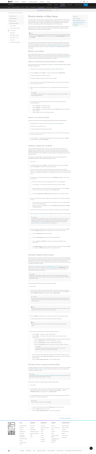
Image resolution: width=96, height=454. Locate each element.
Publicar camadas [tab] (13, 18)
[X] (11, 432)
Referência (56, 7)
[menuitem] (24, 426)
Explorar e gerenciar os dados (78, 20)
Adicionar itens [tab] (13, 16)
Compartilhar (33, 7)
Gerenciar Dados (41, 7)
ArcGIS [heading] (21, 422)
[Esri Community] (9, 434)
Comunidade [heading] (32, 422)
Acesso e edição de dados (15, 28)
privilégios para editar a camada (54, 45)
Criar (23, 7)
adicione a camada (54, 68)
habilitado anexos (38, 368)
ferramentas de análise (51, 267)
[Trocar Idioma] (84, 1)
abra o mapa (39, 68)
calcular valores (50, 344)
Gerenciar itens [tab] (13, 20)
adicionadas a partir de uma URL (37, 222)
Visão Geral (50, 4)
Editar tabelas (12, 32)
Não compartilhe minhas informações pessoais (73, 450)
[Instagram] (11, 434)
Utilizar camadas (13, 25)
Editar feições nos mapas (14, 35)
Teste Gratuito (69, 4)
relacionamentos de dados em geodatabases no (47, 266)
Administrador (49, 7)
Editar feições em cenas (14, 37)
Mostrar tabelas (12, 30)
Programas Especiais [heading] (65, 422)
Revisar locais (12, 39)
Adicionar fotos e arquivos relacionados (41, 375)
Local (9, 7)
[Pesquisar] (80, 1)
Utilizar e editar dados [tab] (14, 23)
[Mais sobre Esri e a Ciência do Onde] (11, 426)
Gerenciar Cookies (60, 450)
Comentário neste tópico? (65, 418)
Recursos (56, 4)
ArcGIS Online (11, 4)
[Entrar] (87, 1)
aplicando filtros (65, 56)
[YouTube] (14, 434)
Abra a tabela (33, 161)
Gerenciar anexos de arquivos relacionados (59, 375)
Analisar (27, 7)
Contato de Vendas (78, 4)
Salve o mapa (33, 213)
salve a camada (40, 213)
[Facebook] (9, 432)
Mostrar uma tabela (76, 18)
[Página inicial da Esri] (10, 2)
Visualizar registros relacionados (79, 22)
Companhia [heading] (53, 422)
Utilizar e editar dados (19, 12)
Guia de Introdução (16, 7)
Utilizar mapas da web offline (15, 42)
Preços (85, 4)
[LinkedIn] (14, 432)
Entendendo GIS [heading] (44, 422)
